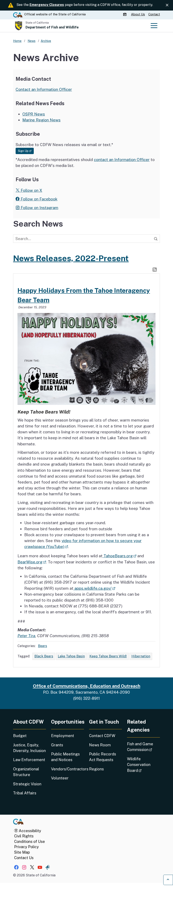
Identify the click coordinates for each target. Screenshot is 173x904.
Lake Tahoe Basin (71, 656)
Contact (154, 14)
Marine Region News (41, 120)
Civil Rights (24, 836)
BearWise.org (32, 562)
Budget (20, 735)
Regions (96, 769)
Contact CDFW (102, 735)
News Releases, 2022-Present (71, 258)
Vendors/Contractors (67, 769)
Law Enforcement (29, 760)
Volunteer (60, 778)
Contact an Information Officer (44, 89)
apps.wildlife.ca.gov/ (94, 588)
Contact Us (24, 858)
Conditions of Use (29, 841)
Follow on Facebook (38, 199)
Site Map (22, 852)
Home (17, 41)
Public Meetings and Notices (65, 757)
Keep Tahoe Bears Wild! (108, 656)
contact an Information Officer (122, 159)
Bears (42, 646)
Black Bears (43, 656)
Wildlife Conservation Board (143, 765)
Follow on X (31, 190)
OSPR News (33, 114)
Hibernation (140, 656)
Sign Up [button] (26, 151)
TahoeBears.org (119, 555)
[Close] (167, 5)
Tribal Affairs (24, 793)
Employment (62, 735)
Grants (57, 745)
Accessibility (29, 831)
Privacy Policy (26, 847)
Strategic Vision (27, 784)
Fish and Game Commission (143, 747)
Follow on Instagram (39, 207)
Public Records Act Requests (102, 757)
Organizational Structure (26, 772)
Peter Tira (26, 635)
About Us (138, 14)
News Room (100, 745)
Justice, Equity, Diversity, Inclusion (29, 748)
